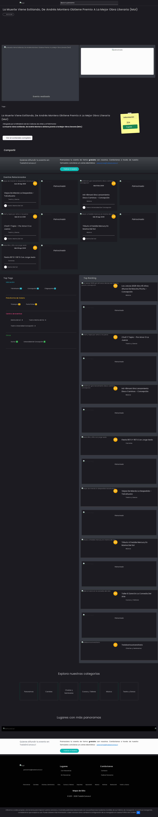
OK (138, 812)
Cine (58, 784)
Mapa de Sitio (79, 790)
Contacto (104, 771)
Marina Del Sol (91, 239)
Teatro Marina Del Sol (15, 206)
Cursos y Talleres (132, 600)
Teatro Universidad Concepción (22, 326)
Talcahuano (15, 288)
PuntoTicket (31, 304)
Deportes (79, 784)
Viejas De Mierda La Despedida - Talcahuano (19, 194)
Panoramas (26, 784)
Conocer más (13, 729)
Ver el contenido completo (18, 138)
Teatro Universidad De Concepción (98, 207)
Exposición (88, 784)
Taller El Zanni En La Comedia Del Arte (136, 595)
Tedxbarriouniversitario (132, 645)
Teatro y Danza (13, 199)
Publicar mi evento (70, 169)
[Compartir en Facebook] (21, 150)
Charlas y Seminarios (134, 648)
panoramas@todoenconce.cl (107, 163)
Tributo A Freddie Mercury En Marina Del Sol (95, 227)
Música (89, 201)
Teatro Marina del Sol (37, 320)
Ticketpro (15, 304)
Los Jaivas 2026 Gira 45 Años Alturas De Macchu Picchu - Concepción (135, 289)
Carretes (11, 261)
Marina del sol (16, 320)
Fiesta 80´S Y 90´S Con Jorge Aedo (19, 257)
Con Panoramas (66, 771)
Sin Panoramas (65, 775)
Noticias (9, 14)
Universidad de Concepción (34, 342)
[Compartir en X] (25, 150)
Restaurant (113, 784)
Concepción (32, 288)
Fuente (129, 127)
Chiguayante (49, 288)
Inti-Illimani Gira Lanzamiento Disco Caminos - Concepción (96, 196)
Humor (13, 342)
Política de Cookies (129, 812)
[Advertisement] (79, 31)
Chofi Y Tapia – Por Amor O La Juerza (17, 227)
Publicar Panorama (107, 775)
